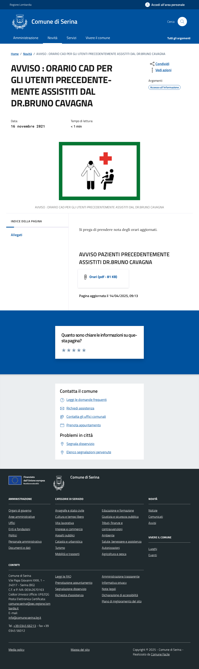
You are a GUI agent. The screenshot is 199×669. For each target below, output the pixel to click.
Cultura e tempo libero (69, 516)
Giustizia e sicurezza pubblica (120, 516)
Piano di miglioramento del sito (121, 601)
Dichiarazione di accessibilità (120, 595)
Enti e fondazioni (19, 529)
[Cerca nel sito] (182, 21)
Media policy (16, 649)
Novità (27, 53)
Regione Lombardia (20, 5)
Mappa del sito (80, 649)
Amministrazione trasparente (121, 576)
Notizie (152, 510)
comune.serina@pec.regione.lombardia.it (29, 606)
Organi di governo (20, 510)
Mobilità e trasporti (67, 554)
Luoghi (152, 548)
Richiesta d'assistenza (69, 595)
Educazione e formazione (118, 510)
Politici (13, 535)
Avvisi (152, 522)
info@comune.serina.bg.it (25, 617)
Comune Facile (160, 654)
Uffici (12, 522)
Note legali (109, 588)
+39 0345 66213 (24, 625)
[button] (165, 5)
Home (15, 53)
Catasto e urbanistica (68, 541)
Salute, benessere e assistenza (121, 541)
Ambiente (108, 535)
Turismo (60, 547)
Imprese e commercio (69, 529)
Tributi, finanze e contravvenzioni (112, 525)
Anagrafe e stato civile (69, 510)
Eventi (152, 555)
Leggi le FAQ (63, 576)
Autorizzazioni (111, 547)
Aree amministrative (22, 516)
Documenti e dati (20, 547)
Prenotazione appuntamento (73, 582)
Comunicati (155, 516)
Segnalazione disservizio (70, 588)
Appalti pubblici (65, 535)
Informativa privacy (114, 582)
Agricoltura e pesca (114, 554)
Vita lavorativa (64, 522)
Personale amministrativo (25, 541)
